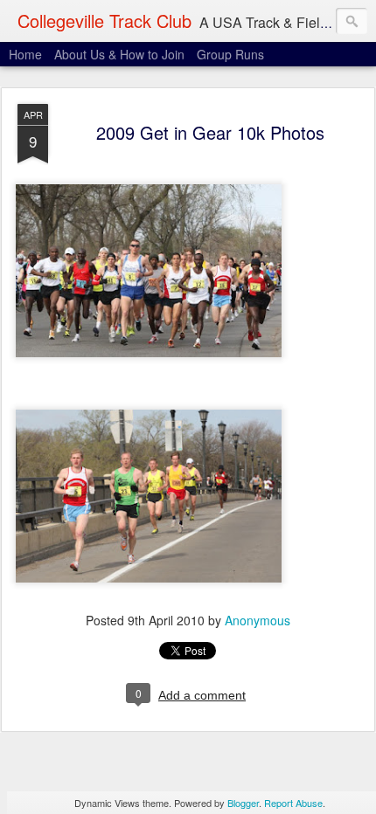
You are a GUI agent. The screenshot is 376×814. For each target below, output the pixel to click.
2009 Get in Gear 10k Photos (210, 132)
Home (25, 54)
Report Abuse (293, 803)
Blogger (243, 803)
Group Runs (230, 54)
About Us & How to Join (119, 54)
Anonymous (257, 620)
